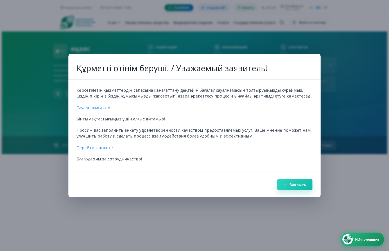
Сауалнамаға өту (93, 107)
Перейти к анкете (95, 147)
